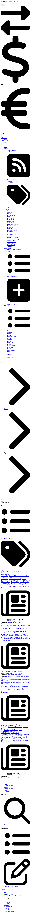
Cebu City (6, 730)
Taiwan (23, 676)
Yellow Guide (8, 248)
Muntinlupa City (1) (12, 234)
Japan (18, 676)
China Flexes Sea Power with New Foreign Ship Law (15, 626)
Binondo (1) (10, 219)
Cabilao (9, 338)
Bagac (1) (9, 213)
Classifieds (7, 251)
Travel (9, 776)
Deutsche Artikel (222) (12, 571)
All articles (7, 892)
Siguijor (9, 354)
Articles (6, 148)
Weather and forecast (9, 788)
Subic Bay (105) (11, 243)
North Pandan (11, 350)
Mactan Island (11, 345)
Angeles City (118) (12, 212)
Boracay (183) (11, 221)
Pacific (16, 730)
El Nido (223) (11, 225)
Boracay (9, 335)
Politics (19, 622)
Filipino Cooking (12, 181)
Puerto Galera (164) (12, 237)
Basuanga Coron (11, 336)
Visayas (10, 777)
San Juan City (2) (11, 242)
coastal (9, 623)
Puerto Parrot (18, 621)
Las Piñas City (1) (12, 230)
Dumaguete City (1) (12, 224)
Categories (10, 182)
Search (3, 4)
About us (6, 790)
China (5, 623)
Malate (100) (10, 233)
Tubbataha (10, 359)
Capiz (5, 777)
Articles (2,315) (11, 150)
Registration (7, 903)
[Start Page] (9, 1)
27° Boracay (4, 142)
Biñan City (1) (11, 218)
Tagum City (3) (11, 245)
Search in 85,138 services (14, 249)
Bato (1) (9, 216)
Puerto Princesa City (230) (14, 239)
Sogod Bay (10, 356)
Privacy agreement (9, 911)
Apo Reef (9, 332)
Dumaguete (10, 342)
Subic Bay (10, 357)
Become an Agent (8, 785)
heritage (23, 777)
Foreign (15, 676)
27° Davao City (5, 141)
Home (5, 147)
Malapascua (10, 347)
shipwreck (14, 623)
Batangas (9, 333)
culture (18, 777)
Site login (6, 905)
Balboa (9, 348)
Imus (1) (9, 228)
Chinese (10, 676)
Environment (18, 727)
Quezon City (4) (11, 240)
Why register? (7, 902)
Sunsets (6, 787)
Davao (9, 341)
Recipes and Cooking (15, 895)
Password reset (8, 906)
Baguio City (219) (12, 215)
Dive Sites (7, 306)
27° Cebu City (5, 139)
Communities (11, 727)
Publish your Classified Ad (11, 886)
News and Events (12, 622)
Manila (12, 730)
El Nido (9, 344)
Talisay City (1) (11, 246)
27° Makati (4, 138)
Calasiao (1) (10, 222)
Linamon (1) (10, 231)
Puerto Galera (10, 353)
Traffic (27, 676)
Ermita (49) (10, 227)
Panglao (9, 351)
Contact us (7, 791)
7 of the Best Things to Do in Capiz (10, 733)
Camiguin (9, 339)
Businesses (7, 209)
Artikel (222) (10, 151)
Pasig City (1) (10, 236)
